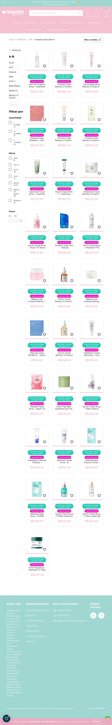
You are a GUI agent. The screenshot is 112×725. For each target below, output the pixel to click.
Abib (11, 76)
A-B (30, 39)
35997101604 (63, 615)
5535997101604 (64, 610)
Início (11, 39)
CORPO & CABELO (70, 23)
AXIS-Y (12, 81)
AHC (11, 67)
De (10, 216)
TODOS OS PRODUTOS (24, 23)
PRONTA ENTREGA (57, 30)
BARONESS (14, 86)
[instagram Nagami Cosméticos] (4, 2)
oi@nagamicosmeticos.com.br (71, 621)
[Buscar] (79, 13)
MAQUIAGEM (32, 30)
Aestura (12, 72)
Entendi (97, 721)
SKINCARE (47, 23)
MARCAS (80, 30)
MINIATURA (94, 23)
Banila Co (13, 90)
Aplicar (21, 221)
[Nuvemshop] (96, 709)
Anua (11, 62)
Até (15, 216)
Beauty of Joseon (13, 96)
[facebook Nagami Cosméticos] (8, 2)
